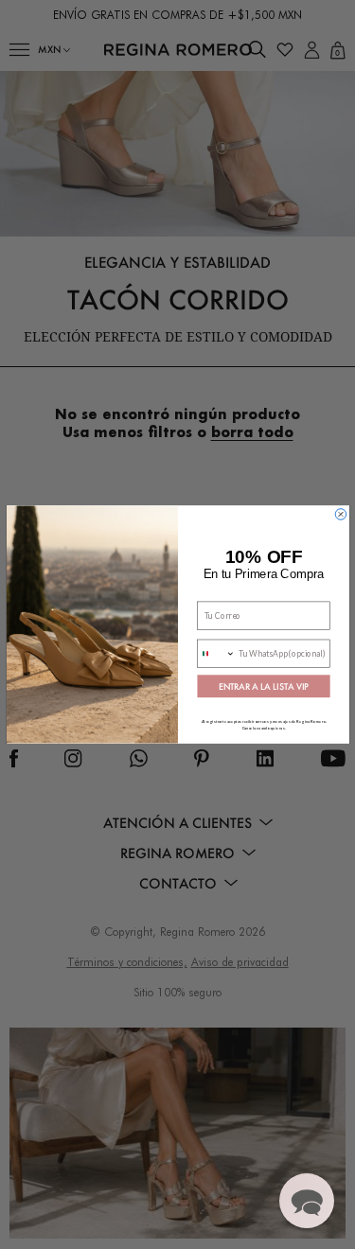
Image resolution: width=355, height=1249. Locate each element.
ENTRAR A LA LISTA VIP (264, 686)
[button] (306, 1200)
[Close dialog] (340, 514)
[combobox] (215, 653)
